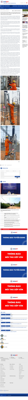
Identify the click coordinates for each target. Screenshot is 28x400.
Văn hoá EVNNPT (2, 382)
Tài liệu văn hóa (2, 384)
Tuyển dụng (11, 382)
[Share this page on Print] (14, 10)
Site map (7, 390)
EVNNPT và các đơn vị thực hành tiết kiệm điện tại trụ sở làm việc (11, 215)
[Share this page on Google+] (15, 10)
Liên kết (1, 395)
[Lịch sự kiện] (2, 346)
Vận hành (1, 377)
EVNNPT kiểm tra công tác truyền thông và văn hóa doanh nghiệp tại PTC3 (11, 323)
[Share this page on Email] (12, 10)
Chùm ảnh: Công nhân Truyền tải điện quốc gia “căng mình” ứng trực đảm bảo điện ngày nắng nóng (11, 222)
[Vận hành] (2, 335)
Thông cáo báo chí (21, 377)
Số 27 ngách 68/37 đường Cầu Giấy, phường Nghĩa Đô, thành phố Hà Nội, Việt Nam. (5, 359)
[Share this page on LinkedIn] (18, 10)
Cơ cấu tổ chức (2, 371)
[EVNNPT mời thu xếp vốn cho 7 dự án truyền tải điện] (14, 302)
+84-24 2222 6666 (13, 358)
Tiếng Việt (26, 3)
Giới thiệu (1, 364)
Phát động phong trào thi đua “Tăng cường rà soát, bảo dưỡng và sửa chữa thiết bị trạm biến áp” (12, 224)
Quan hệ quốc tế (20, 369)
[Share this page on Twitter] (17, 10)
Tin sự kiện (3, 312)
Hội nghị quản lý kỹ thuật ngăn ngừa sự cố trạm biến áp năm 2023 (9, 195)
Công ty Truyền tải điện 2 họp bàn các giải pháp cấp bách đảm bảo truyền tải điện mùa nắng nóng (12, 226)
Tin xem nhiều (24, 29)
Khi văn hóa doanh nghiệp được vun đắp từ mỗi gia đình (8, 331)
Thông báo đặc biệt (2, 378)
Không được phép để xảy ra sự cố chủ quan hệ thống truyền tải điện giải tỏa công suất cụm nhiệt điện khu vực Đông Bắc (12, 220)
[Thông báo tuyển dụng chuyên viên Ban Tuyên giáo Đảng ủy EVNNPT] (14, 270)
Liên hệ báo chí (20, 378)
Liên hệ (3, 390)
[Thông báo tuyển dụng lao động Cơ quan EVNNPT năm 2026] (14, 238)
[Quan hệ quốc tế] (2, 343)
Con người (1, 370)
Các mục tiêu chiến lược (3, 369)
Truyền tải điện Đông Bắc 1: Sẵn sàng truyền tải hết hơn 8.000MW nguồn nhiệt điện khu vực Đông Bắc (11, 213)
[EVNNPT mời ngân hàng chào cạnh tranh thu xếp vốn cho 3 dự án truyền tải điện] (14, 254)
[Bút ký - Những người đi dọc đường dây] (25, 9)
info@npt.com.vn (22, 358)
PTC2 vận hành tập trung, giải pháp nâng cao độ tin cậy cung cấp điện (12, 217)
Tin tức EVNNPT (21, 365)
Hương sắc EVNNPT (12, 369)
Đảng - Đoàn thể (12, 364)
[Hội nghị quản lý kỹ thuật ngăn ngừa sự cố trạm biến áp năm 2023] (10, 188)
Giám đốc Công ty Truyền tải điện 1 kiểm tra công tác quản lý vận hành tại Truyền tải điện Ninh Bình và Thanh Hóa (10, 210)
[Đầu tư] (2, 339)
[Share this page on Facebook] (19, 10)
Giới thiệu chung (2, 365)
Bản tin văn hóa (2, 385)
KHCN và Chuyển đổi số (21, 370)
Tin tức (20, 364)
